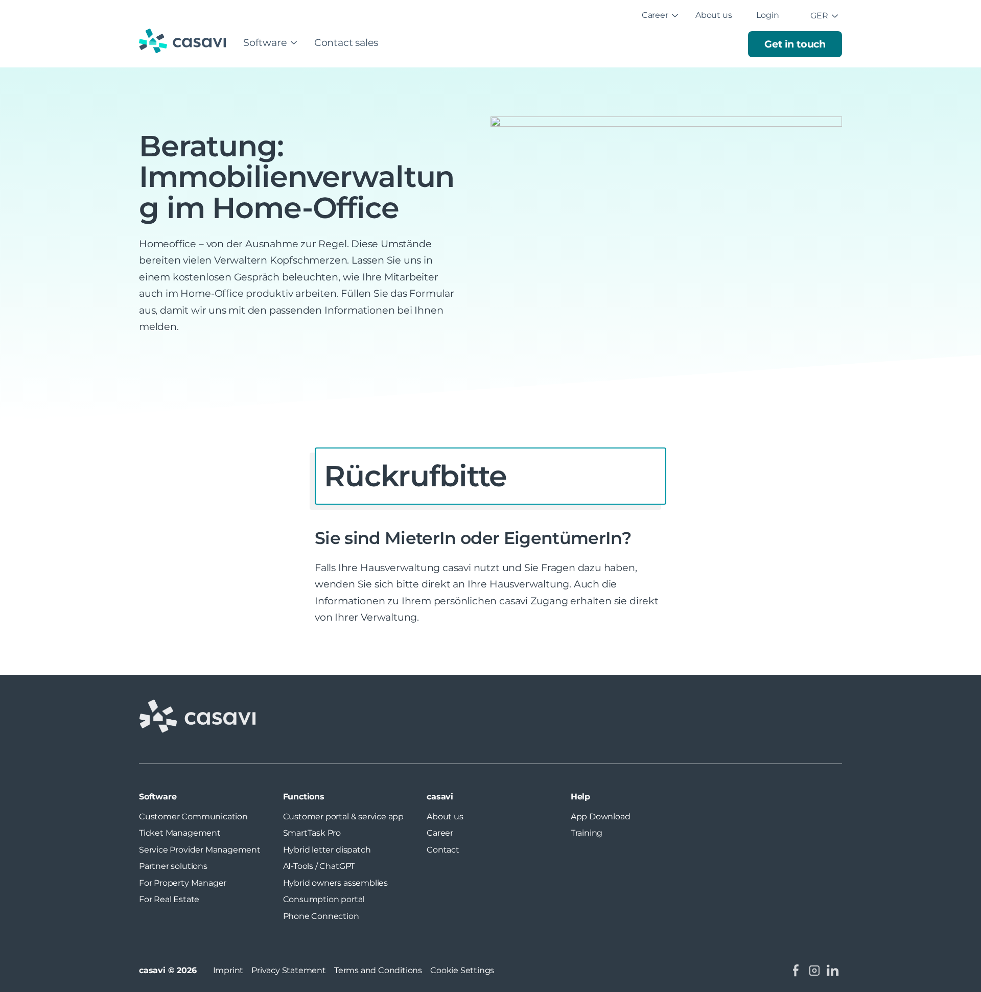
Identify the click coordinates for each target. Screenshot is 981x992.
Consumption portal (324, 899)
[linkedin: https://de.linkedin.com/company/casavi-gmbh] (833, 970)
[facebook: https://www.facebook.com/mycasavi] (796, 970)
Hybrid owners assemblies (335, 883)
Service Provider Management (200, 850)
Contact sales (346, 42)
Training (586, 833)
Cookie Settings (462, 970)
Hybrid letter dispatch (327, 850)
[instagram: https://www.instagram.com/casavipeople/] (814, 970)
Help (580, 796)
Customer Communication (193, 816)
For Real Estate (169, 899)
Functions (303, 796)
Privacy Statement (288, 970)
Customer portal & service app (343, 816)
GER (819, 15)
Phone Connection (321, 916)
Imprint (228, 970)
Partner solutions (173, 866)
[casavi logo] (185, 42)
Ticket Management (180, 833)
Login (767, 15)
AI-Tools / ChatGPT (319, 866)
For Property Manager (182, 883)
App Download (600, 816)
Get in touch (795, 44)
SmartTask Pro (312, 833)
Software (265, 42)
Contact (443, 850)
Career (655, 15)
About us (713, 15)
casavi (440, 796)
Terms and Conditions (378, 970)
